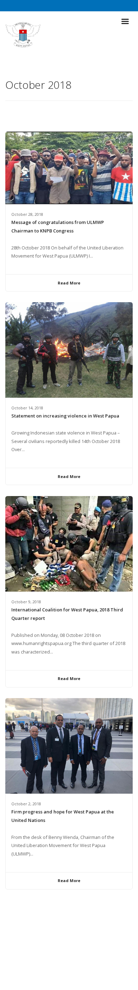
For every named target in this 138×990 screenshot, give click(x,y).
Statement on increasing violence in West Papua (65, 416)
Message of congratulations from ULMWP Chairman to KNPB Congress (57, 226)
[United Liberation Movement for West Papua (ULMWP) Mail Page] (75, 969)
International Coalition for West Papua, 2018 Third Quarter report (67, 613)
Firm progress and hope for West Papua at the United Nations (62, 815)
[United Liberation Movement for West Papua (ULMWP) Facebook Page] (62, 969)
